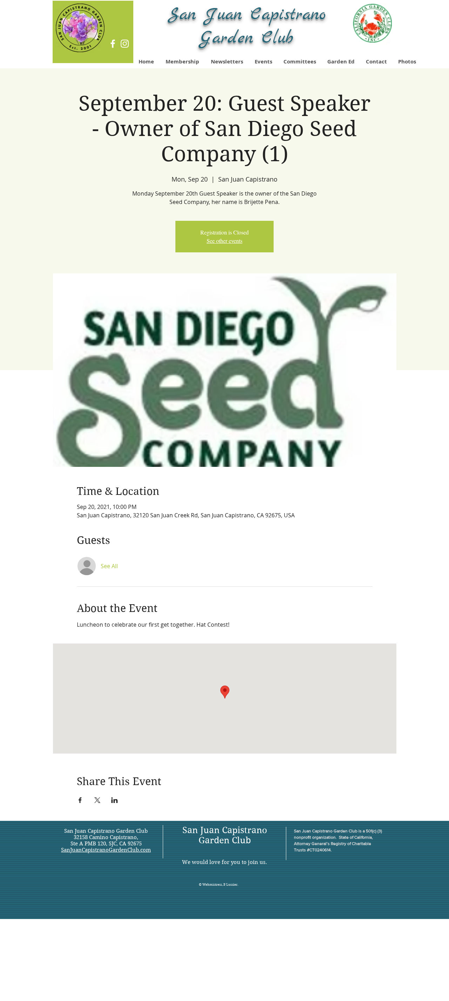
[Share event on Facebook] (80, 800)
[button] (407, 61)
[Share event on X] (97, 800)
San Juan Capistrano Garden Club (224, 835)
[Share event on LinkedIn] (114, 800)
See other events (224, 240)
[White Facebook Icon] (112, 43)
